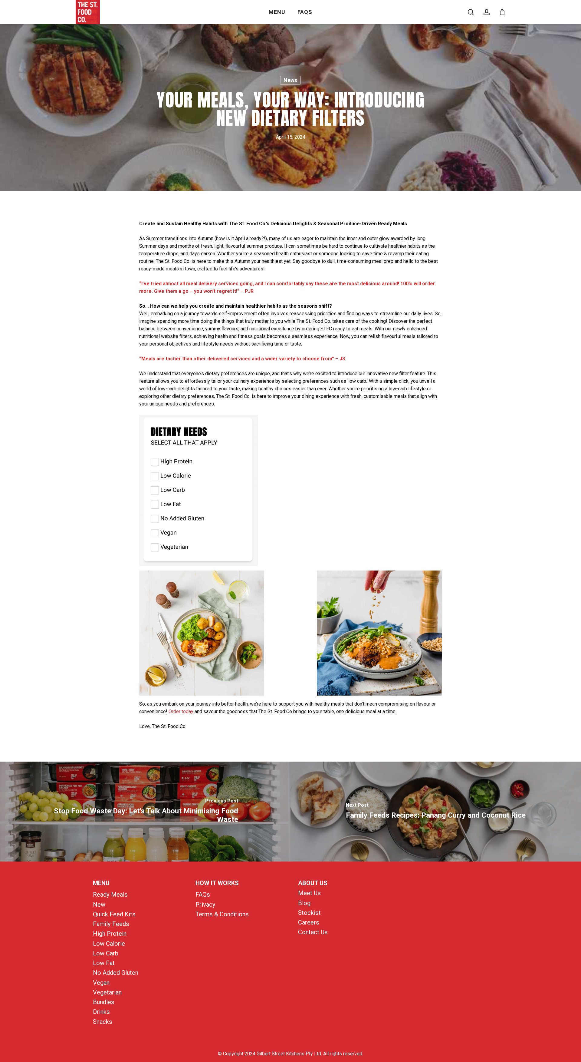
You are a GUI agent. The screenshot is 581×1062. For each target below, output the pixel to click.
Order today (181, 711)
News (290, 80)
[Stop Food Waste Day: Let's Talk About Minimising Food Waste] (145, 812)
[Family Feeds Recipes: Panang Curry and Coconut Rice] (435, 812)
